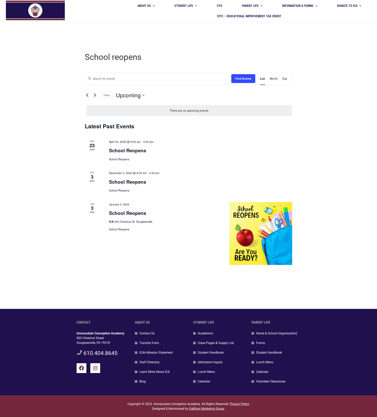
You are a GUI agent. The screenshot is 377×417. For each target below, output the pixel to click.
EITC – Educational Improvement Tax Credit (249, 16)
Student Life (183, 6)
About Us (144, 6)
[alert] (189, 110)
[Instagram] (95, 368)
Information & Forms (297, 6)
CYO (219, 6)
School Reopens (127, 150)
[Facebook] (81, 368)
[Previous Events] (87, 95)
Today (106, 95)
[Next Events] (94, 95)
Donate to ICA (347, 6)
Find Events (243, 78)
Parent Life (250, 6)
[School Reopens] (260, 233)
